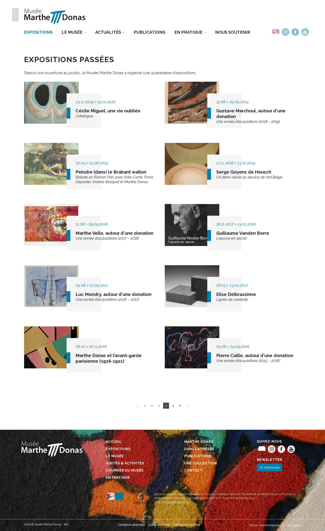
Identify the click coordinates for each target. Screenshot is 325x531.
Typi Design (293, 525)
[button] (74, 32)
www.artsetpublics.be (175, 502)
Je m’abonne (269, 467)
